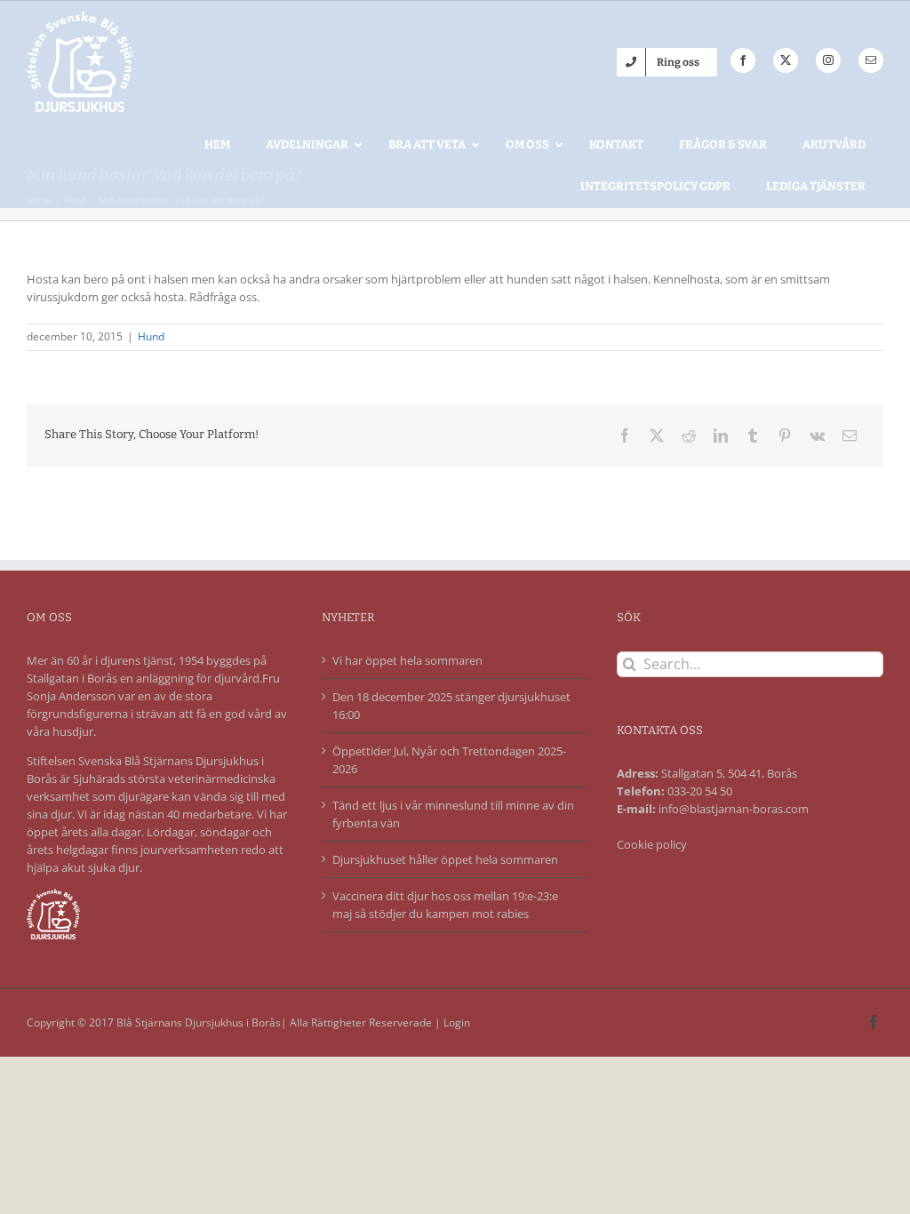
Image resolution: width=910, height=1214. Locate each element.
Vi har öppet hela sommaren (407, 660)
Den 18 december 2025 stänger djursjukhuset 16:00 (451, 706)
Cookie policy (652, 844)
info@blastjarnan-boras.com (734, 809)
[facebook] (742, 60)
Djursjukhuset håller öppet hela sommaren (445, 859)
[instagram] (828, 60)
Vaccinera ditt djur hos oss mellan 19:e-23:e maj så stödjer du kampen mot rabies (445, 905)
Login (456, 1022)
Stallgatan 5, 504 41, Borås (729, 773)
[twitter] (785, 60)
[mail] (870, 60)
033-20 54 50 (699, 791)
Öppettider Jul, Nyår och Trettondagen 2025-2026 (449, 760)
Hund (151, 336)
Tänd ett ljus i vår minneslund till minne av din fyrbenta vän (453, 814)
